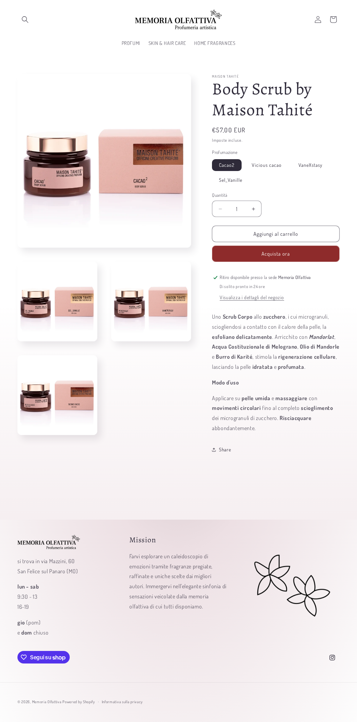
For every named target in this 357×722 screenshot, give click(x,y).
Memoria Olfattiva (47, 701)
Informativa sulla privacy (122, 701)
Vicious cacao (267, 165)
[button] (25, 19)
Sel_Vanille (230, 180)
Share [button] (225, 449)
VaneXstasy (310, 165)
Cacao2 (227, 165)
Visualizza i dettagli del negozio (252, 297)
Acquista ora (275, 253)
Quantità (219, 195)
